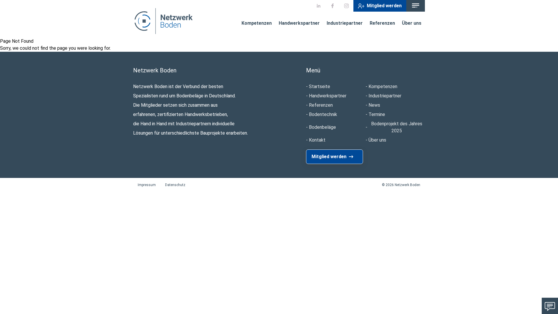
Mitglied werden (384, 5)
